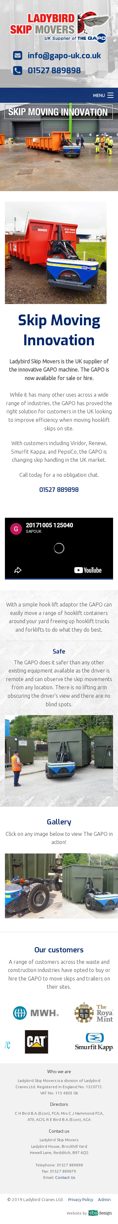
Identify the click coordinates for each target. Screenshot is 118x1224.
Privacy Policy (80, 1199)
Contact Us (65, 1177)
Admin (104, 1199)
